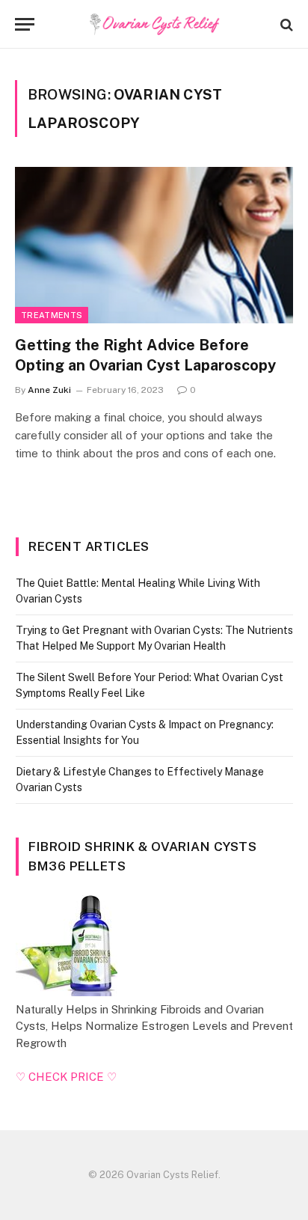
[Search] (285, 24)
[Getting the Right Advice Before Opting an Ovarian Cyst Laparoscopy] (154, 245)
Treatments (51, 315)
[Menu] (24, 24)
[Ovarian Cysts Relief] (154, 24)
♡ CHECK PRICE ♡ (66, 1076)
